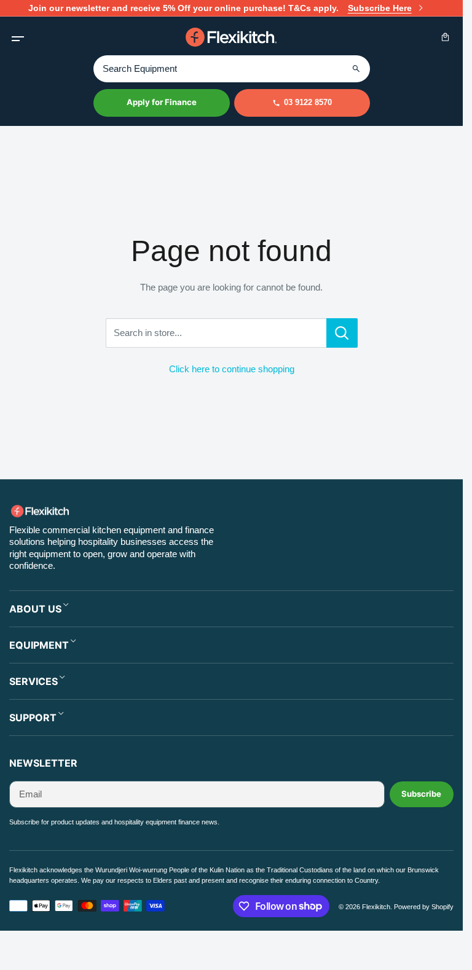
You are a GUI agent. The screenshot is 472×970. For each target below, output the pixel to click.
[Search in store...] (342, 333)
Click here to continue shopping (231, 369)
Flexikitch (376, 906)
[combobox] (231, 68)
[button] (17, 37)
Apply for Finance (162, 102)
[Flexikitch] (231, 37)
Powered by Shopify (424, 906)
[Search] (356, 69)
